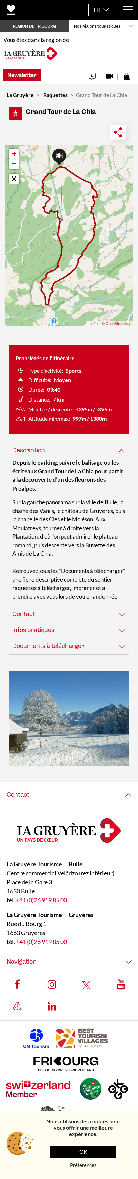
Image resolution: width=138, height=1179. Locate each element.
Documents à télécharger (48, 646)
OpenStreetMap (118, 323)
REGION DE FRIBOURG (34, 26)
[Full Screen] (14, 179)
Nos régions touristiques (97, 26)
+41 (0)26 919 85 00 (41, 900)
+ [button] (14, 154)
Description (28, 450)
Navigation (22, 961)
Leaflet (93, 323)
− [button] (14, 164)
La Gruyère (20, 95)
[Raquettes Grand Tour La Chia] (69, 718)
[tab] (69, 450)
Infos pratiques (33, 630)
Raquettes (55, 95)
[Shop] (126, 74)
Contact (23, 614)
